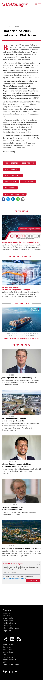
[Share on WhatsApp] (18, 199)
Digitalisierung (12, 628)
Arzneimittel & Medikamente (19, 163)
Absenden (32, 581)
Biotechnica (11, 169)
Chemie (11, 375)
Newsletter (9, 644)
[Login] (36, 4)
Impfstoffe (27, 182)
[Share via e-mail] (23, 199)
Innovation (9, 621)
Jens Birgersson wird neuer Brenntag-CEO (19, 377)
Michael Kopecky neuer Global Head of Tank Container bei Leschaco (16, 465)
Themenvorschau (11, 665)
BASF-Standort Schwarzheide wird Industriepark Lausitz (14, 420)
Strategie (12, 505)
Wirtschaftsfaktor (14, 194)
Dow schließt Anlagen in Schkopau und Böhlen (21, 548)
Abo (4, 655)
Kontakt (7, 647)
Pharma (6, 615)
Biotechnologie (13, 175)
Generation (10, 182)
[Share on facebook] (3, 199)
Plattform (10, 188)
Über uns (7, 649)
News (17, 26)
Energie (7, 626)
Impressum (8, 657)
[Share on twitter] (8, 199)
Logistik (12, 461)
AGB (4, 662)
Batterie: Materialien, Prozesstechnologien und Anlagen (16, 288)
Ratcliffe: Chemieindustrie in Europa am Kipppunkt (12, 508)
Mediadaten (9, 652)
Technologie (9, 623)
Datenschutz (9, 660)
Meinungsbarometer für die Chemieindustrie (20, 242)
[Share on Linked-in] (13, 199)
